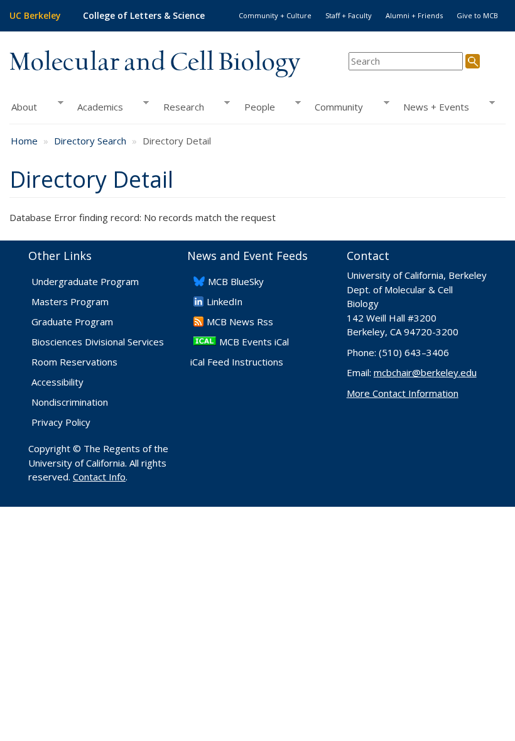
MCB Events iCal (254, 341)
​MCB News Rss (240, 321)
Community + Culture (275, 15)
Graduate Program (72, 321)
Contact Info (99, 476)
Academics (96, 107)
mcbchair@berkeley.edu (425, 372)
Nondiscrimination (69, 402)
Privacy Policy (60, 422)
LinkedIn (224, 301)
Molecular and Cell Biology (154, 63)
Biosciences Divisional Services (97, 341)
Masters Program (70, 301)
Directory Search (90, 140)
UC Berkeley (35, 15)
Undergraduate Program (85, 281)
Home (24, 140)
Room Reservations (74, 361)
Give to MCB (477, 15)
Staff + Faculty (348, 15)
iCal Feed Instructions (236, 361)
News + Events (432, 107)
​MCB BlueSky (236, 281)
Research (180, 107)
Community (335, 107)
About (23, 107)
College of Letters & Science (144, 15)
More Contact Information (402, 393)
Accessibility (57, 382)
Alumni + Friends (414, 15)
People (255, 107)
